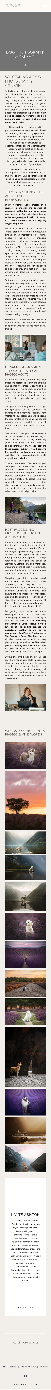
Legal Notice (9, 1367)
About (25, 31)
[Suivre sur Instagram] (25, 1376)
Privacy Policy (28, 1367)
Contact (44, 1367)
